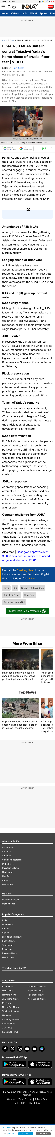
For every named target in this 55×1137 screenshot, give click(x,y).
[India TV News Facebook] (47, 1)
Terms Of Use (25, 1099)
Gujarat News (8, 1023)
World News (8, 924)
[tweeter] (12, 1049)
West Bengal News (36, 999)
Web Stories (8, 884)
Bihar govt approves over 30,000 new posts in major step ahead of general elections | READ (26, 556)
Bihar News (7, 986)
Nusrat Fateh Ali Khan (32, 588)
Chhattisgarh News (11, 1019)
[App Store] (40, 1064)
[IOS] (40, 1)
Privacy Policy (42, 1099)
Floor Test (29, 595)
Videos (15, 13)
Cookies (7, 1127)
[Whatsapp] (44, 148)
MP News (6, 1003)
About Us (6, 851)
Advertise (6, 855)
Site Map (10, 1099)
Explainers (7, 949)
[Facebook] (5, 1049)
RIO (31, 1103)
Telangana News (36, 994)
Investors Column (10, 868)
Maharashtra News (37, 986)
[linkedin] (34, 1049)
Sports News (8, 941)
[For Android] (14, 1081)
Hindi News (7, 872)
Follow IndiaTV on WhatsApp (25, 610)
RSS (38, 1103)
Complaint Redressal (12, 859)
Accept (26, 1133)
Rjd (15, 588)
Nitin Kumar (18, 68)
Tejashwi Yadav (12, 595)
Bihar (12, 40)
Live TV (5, 876)
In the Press (7, 864)
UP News (6, 1015)
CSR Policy (20, 1103)
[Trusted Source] (26, 148)
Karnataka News (10, 1032)
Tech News (7, 945)
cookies (10, 1133)
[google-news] (42, 1049)
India (24, 13)
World (33, 13)
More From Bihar (27, 643)
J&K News (7, 1027)
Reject (43, 1133)
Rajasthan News (35, 990)
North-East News (10, 1007)
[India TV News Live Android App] (14, 1064)
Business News (9, 953)
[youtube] (27, 1049)
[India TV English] (30, 6)
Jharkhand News (10, 999)
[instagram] (20, 1049)
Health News (8, 957)
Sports (43, 13)
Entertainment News (12, 936)
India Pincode (8, 903)
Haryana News (9, 994)
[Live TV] (51, 7)
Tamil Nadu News (10, 1011)
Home (4, 13)
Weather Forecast (10, 899)
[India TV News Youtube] (52, 1)
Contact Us (7, 847)
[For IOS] (40, 1081)
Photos (5, 928)
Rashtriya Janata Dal (14, 602)
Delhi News (7, 990)
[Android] (43, 1)
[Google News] (9, 148)
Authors (6, 880)
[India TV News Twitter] (50, 1)
